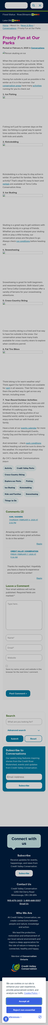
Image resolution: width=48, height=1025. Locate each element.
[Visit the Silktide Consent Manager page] (40, 1017)
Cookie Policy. (31, 993)
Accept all (24, 1001)
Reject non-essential (24, 1010)
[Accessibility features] (6, 1019)
